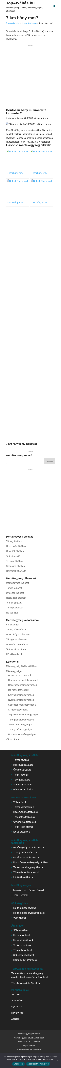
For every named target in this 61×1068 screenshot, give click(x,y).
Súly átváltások (21, 930)
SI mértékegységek (18, 710)
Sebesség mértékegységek (22, 705)
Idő (25, 890)
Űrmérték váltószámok (17, 644)
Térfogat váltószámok (17, 639)
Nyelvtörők (16, 1006)
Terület (31, 890)
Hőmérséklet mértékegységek (23, 680)
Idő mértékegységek (18, 690)
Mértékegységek (14, 671)
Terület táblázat (13, 603)
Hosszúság (16, 890)
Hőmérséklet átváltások (25, 960)
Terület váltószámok (16, 649)
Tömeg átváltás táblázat (25, 852)
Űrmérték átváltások (23, 940)
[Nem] (57, 1060)
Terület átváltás (13, 556)
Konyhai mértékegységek (21, 695)
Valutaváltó (17, 1000)
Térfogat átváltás (14, 561)
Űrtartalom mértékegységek (22, 734)
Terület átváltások (22, 945)
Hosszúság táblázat (16, 598)
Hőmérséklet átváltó (16, 571)
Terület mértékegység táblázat (28, 867)
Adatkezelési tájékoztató (29, 1049)
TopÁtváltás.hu (20, 3)
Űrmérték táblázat (15, 593)
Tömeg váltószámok (16, 629)
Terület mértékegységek (20, 724)
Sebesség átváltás (15, 566)
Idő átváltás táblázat (23, 877)
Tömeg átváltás (14, 541)
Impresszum (29, 1046)
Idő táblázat (12, 613)
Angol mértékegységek (19, 675)
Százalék (16, 994)
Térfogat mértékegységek (21, 720)
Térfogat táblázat (14, 607)
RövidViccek (17, 1013)
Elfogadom (18, 1064)
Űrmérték (24, 895)
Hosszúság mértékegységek (22, 685)
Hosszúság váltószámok (18, 634)
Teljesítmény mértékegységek (23, 714)
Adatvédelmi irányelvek (38, 1064)
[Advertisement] (30, 77)
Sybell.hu (36, 983)
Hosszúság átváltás (16, 546)
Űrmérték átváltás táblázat (26, 857)
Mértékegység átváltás (24, 908)
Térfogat (40, 890)
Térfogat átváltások (22, 950)
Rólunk (36, 1042)
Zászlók (15, 1019)
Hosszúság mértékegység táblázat (30, 862)
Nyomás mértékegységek (21, 700)
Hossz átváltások (29, 23)
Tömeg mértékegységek (20, 729)
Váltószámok (12, 624)
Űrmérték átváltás (15, 551)
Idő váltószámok (14, 654)
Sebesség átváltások (23, 955)
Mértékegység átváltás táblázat (21, 666)
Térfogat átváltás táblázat (26, 872)
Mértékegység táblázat (17, 583)
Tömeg (15, 895)
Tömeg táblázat (14, 588)
